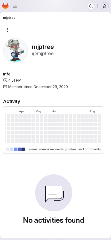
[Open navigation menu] (15, 6)
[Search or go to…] (91, 6)
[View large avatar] (15, 50)
